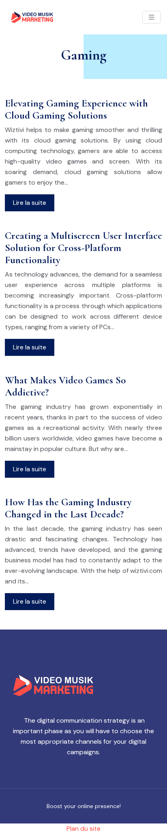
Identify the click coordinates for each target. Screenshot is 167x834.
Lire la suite (29, 202)
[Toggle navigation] (151, 17)
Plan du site (83, 828)
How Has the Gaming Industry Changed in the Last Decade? (68, 508)
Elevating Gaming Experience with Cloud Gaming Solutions (76, 109)
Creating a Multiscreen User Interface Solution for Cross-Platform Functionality (83, 248)
